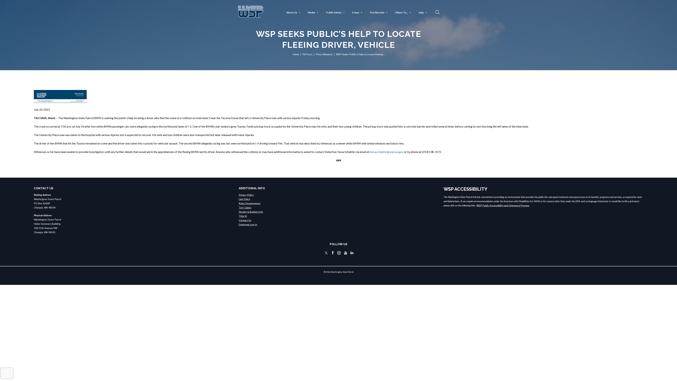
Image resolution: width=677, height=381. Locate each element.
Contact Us (245, 220)
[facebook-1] (333, 253)
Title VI (243, 215)
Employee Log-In (248, 224)
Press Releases (324, 54)
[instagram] (339, 253)
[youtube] (345, 253)
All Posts (307, 54)
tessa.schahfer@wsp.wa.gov (387, 151)
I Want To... (401, 12)
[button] (437, 12)
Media (311, 12)
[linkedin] (351, 253)
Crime (355, 12)
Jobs (421, 12)
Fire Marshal (377, 12)
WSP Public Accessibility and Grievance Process (502, 205)
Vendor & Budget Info (251, 211)
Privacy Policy (246, 194)
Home (296, 54)
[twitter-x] (326, 253)
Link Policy (244, 199)
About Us (291, 12)
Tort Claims (245, 207)
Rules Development (249, 203)
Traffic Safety (333, 12)
